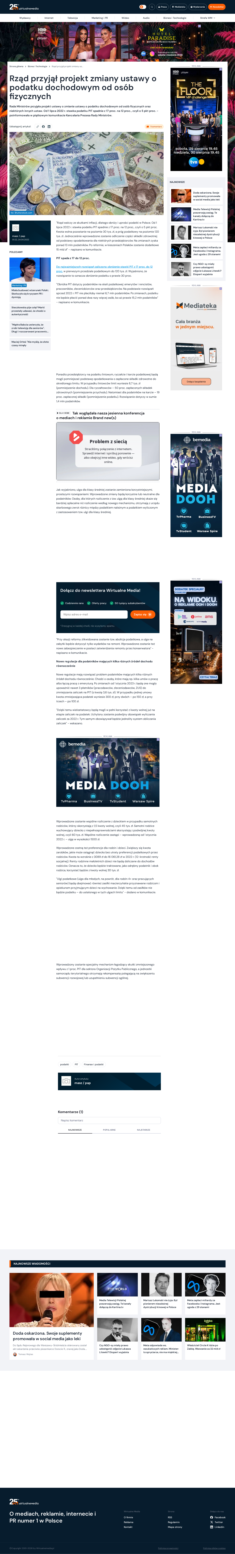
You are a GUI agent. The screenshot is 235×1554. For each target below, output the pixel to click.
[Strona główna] (24, 7)
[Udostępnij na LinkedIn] (49, 126)
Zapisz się (140, 614)
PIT (76, 1064)
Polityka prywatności (168, 1548)
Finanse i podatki (94, 1064)
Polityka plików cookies (214, 1548)
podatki (64, 1064)
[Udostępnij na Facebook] (45, 126)
